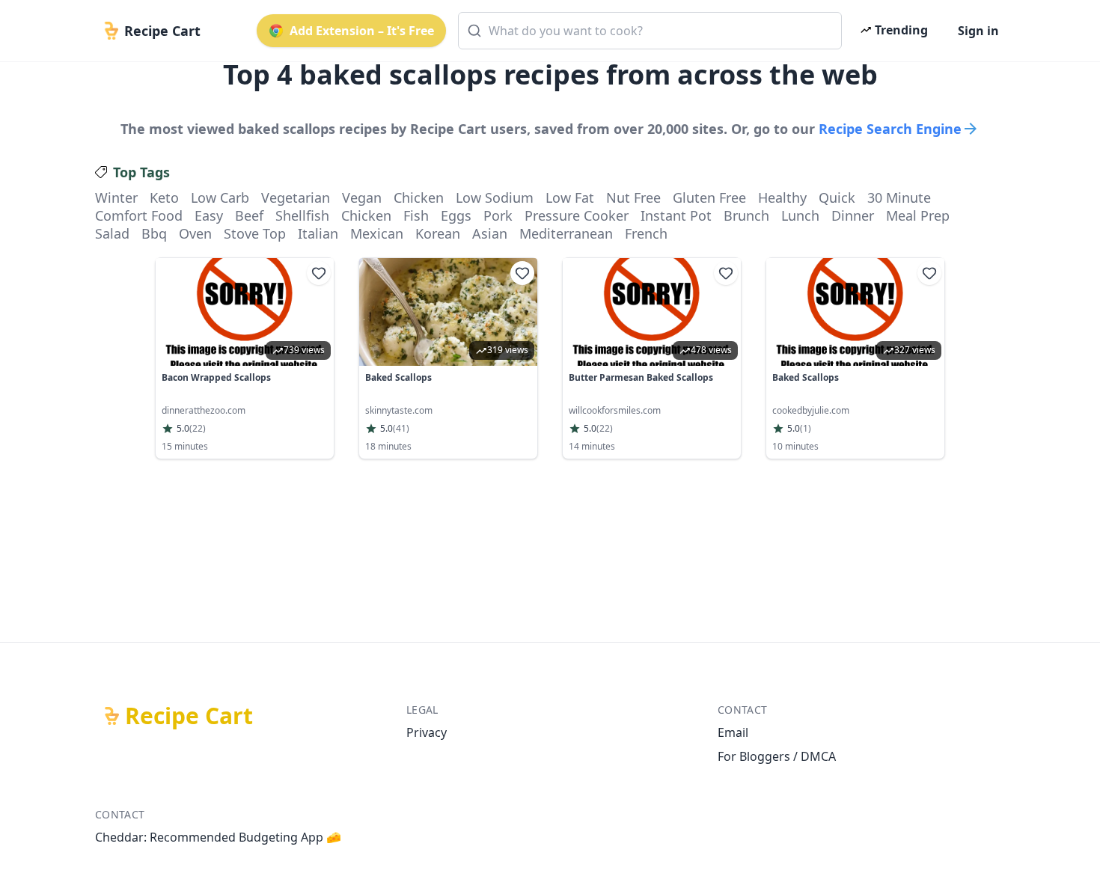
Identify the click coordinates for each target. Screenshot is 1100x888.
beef (249, 215)
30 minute (899, 197)
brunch (746, 215)
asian (489, 233)
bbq (154, 233)
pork (498, 215)
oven (195, 233)
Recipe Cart (189, 715)
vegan (362, 197)
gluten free (709, 197)
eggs (456, 215)
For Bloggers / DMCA (777, 756)
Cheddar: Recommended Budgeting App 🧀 (218, 837)
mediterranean (566, 233)
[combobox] (650, 30)
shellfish (302, 215)
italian (318, 233)
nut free (633, 197)
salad (112, 233)
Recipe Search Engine (890, 129)
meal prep (918, 215)
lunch (800, 215)
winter (116, 197)
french (646, 233)
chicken (419, 197)
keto (164, 197)
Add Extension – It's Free (362, 30)
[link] (245, 358)
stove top (255, 233)
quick (837, 197)
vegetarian (295, 197)
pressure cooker (577, 215)
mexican (376, 233)
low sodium (495, 197)
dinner (852, 215)
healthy (782, 197)
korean (437, 233)
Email (733, 732)
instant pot (676, 215)
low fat (570, 197)
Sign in (978, 30)
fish (416, 215)
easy (209, 215)
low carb (220, 197)
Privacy (426, 732)
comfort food (139, 215)
